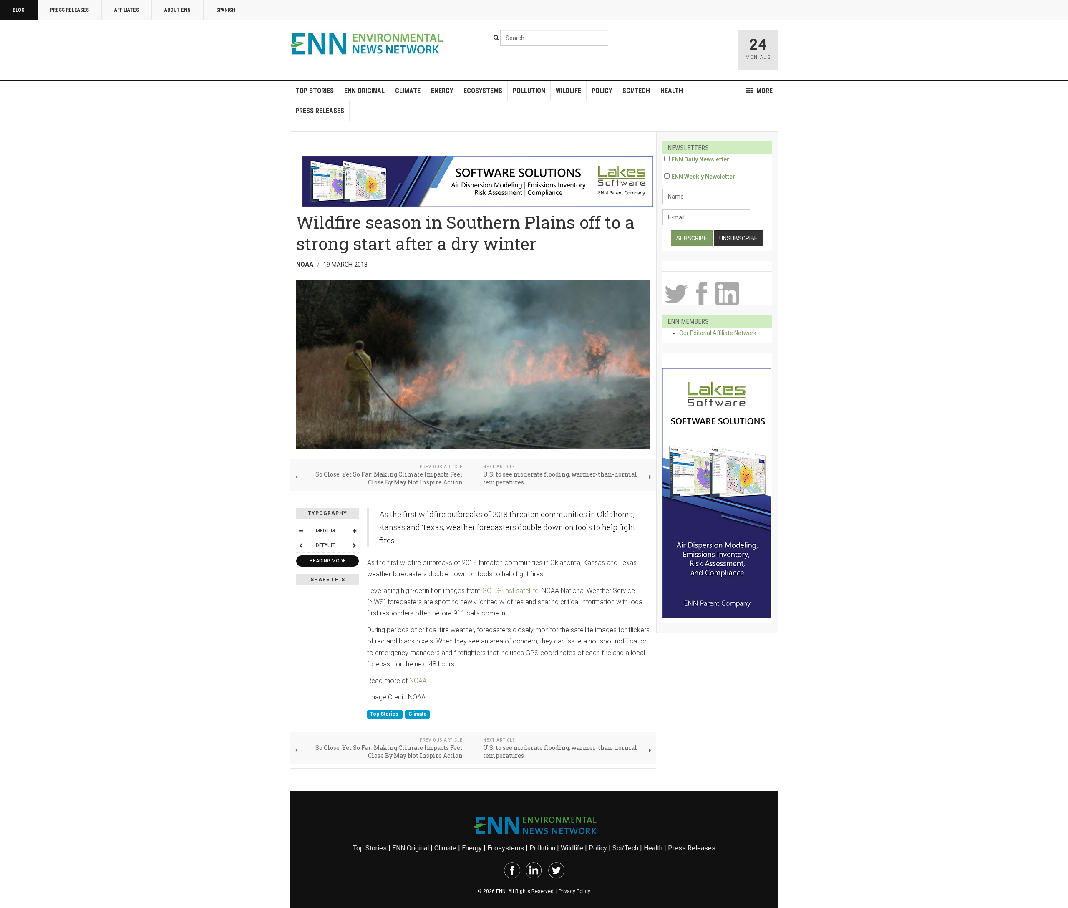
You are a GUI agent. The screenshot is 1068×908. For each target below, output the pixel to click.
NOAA (418, 681)
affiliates (126, 10)
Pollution (529, 91)
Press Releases (69, 10)
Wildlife (568, 91)
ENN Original (364, 91)
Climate (408, 91)
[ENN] (368, 44)
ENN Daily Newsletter (700, 159)
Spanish (225, 10)
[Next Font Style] (354, 545)
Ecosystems (482, 91)
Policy (602, 91)
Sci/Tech (636, 91)
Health (671, 91)
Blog (19, 10)
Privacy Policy (574, 891)
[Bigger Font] (354, 530)
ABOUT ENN (177, 10)
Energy (442, 91)
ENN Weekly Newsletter (703, 176)
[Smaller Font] (300, 530)
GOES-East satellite (510, 591)
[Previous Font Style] (300, 545)
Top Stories (314, 91)
